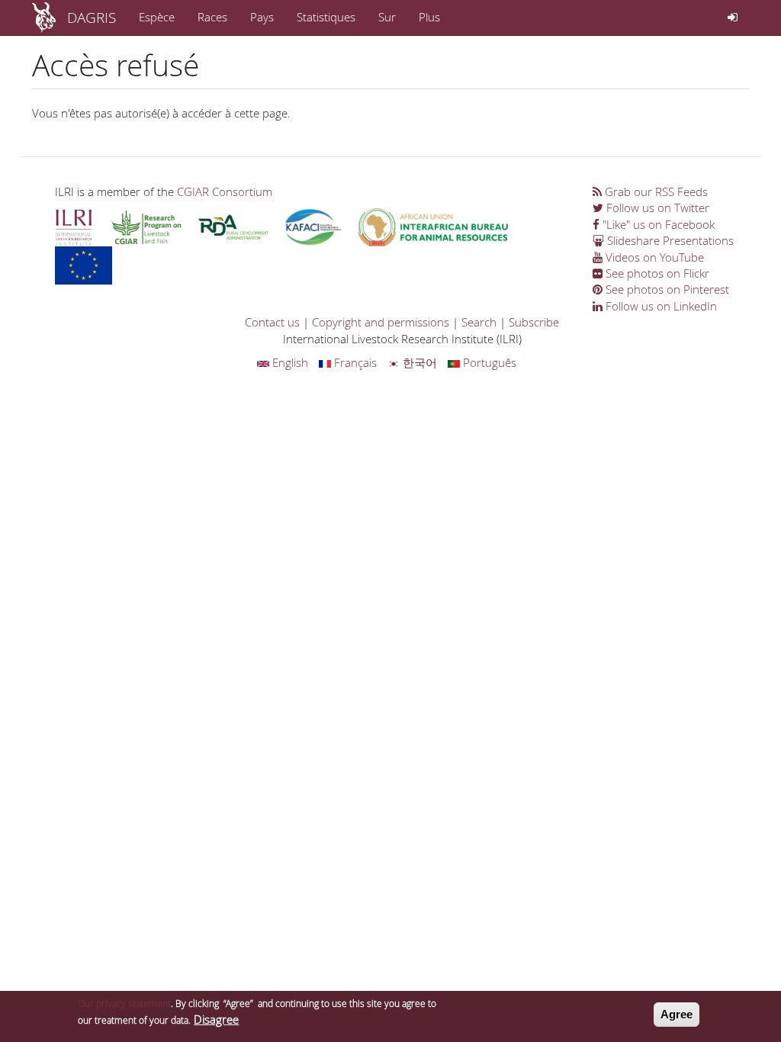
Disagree (216, 1019)
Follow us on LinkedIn (660, 306)
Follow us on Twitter (656, 207)
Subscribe (534, 322)
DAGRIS (91, 17)
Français (354, 362)
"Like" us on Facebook (657, 224)
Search (479, 322)
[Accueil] (49, 17)
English (288, 362)
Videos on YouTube (653, 257)
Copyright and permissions (380, 322)
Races (212, 16)
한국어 (418, 362)
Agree (676, 1014)
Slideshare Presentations (669, 240)
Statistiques (326, 16)
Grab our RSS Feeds (655, 191)
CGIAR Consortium (224, 191)
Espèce (157, 16)
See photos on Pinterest (666, 289)
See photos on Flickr (656, 273)
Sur (387, 16)
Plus (429, 16)
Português (488, 362)
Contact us (272, 322)
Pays (262, 16)
